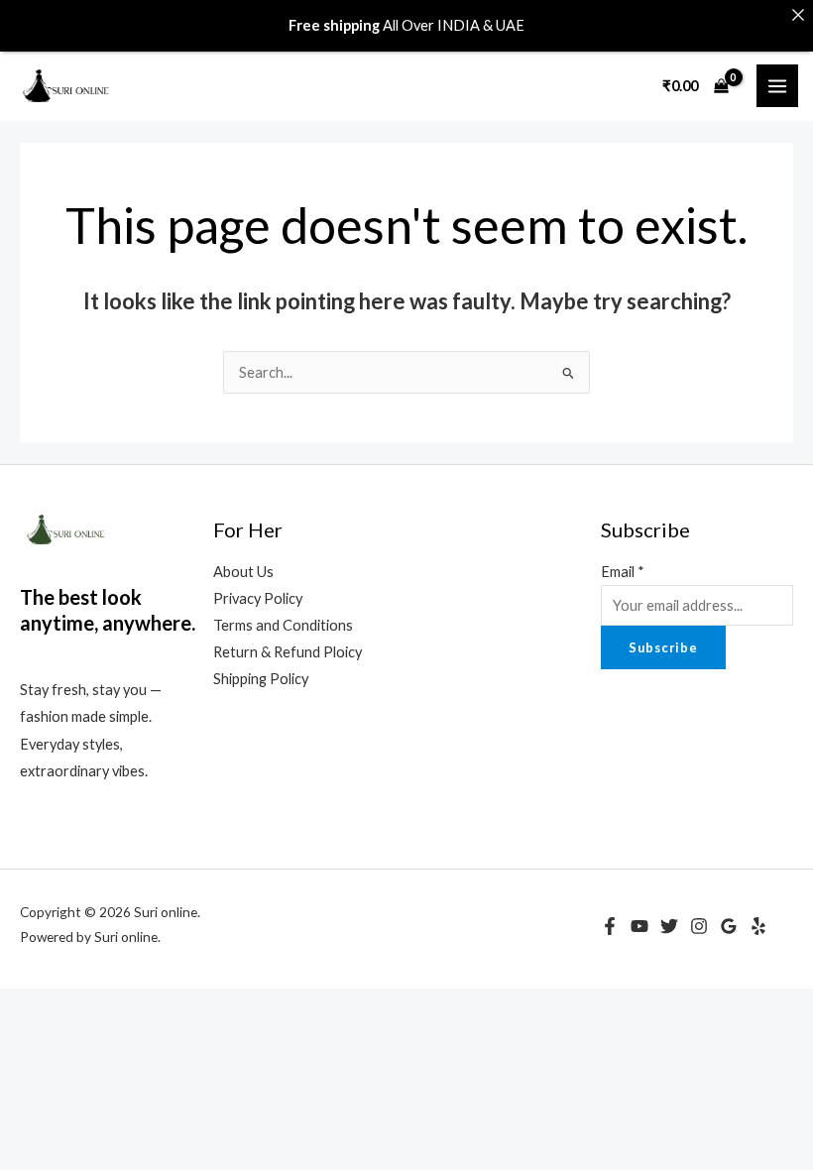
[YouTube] (639, 926)
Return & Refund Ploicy (287, 652)
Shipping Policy (260, 678)
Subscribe (663, 647)
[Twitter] (669, 926)
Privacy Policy (257, 598)
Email (622, 571)
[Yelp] (758, 926)
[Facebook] (610, 926)
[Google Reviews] (729, 926)
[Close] (797, 15)
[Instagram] (699, 926)
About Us (243, 571)
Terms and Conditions (283, 625)
